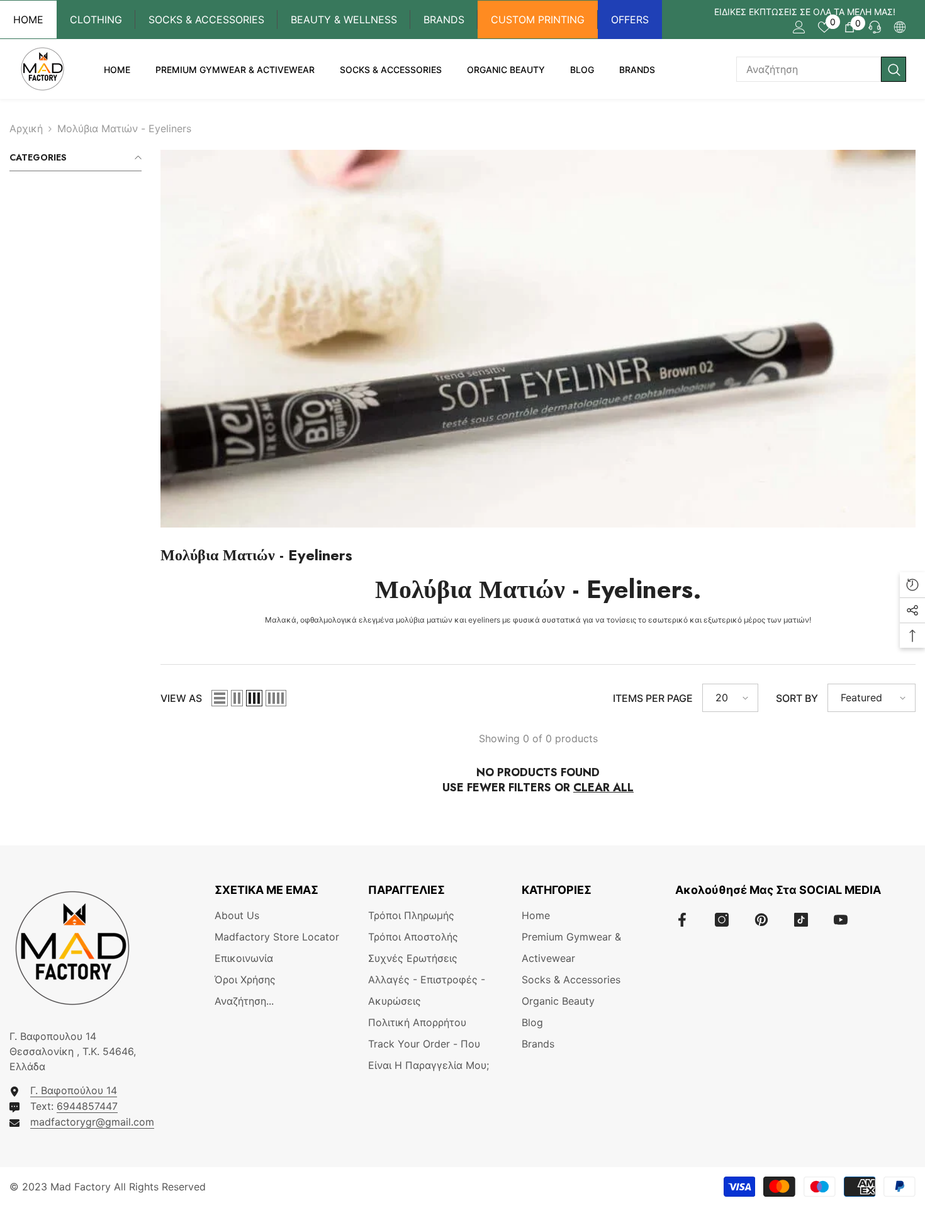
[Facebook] (682, 920)
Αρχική (26, 128)
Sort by (797, 698)
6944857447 (87, 1106)
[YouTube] (841, 920)
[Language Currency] (900, 27)
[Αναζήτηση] (821, 69)
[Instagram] (722, 920)
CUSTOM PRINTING (538, 19)
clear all (603, 787)
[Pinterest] (761, 920)
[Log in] (799, 27)
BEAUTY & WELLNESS (344, 19)
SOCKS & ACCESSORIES (206, 19)
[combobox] (808, 69)
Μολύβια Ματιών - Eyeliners (124, 128)
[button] (219, 698)
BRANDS (443, 19)
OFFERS (630, 19)
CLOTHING (96, 19)
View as (181, 698)
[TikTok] (801, 920)
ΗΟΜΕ (28, 19)
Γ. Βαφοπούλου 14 (73, 1090)
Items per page (653, 698)
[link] (538, 339)
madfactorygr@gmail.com (92, 1122)
